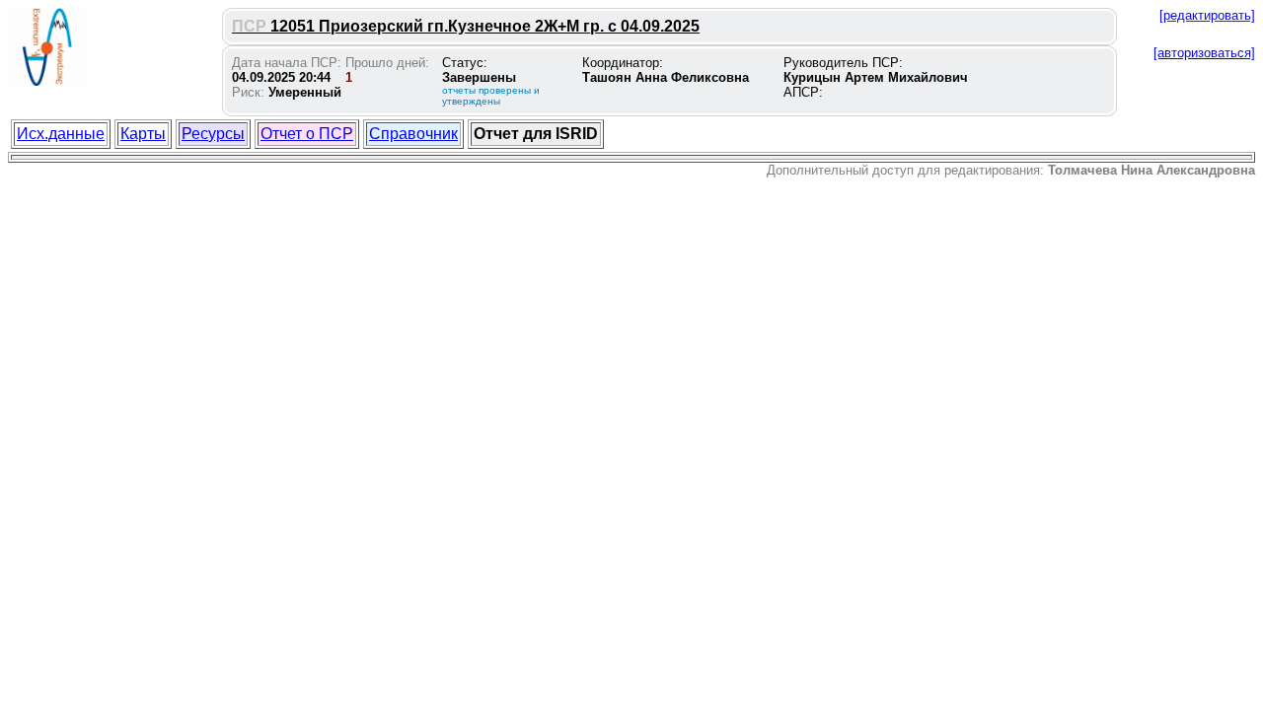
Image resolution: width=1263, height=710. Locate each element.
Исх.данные (61, 133)
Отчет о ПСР (306, 133)
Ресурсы (213, 133)
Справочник (413, 133)
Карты (143, 133)
